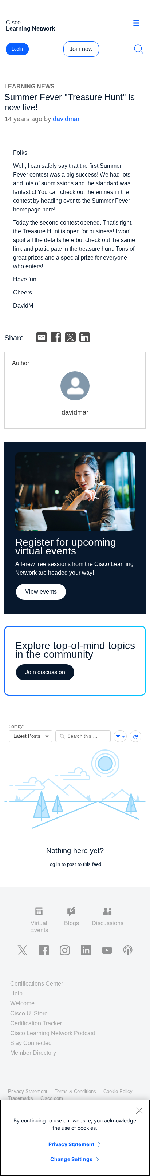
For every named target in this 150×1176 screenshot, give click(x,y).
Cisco (30, 25)
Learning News (29, 86)
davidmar (66, 119)
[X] (70, 337)
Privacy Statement (71, 1144)
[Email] (41, 337)
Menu (139, 23)
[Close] (139, 1110)
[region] (75, 1138)
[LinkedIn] (84, 337)
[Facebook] (56, 337)
